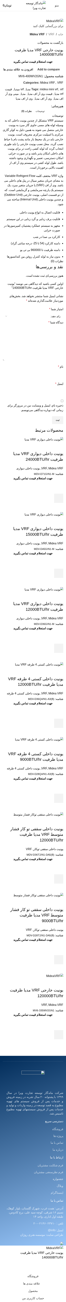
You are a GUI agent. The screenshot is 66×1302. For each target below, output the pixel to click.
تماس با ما (57, 1142)
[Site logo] (33, 5)
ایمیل (59, 383)
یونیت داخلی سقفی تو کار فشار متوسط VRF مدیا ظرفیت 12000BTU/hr (36, 835)
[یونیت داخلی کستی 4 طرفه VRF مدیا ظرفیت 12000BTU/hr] (39, 664)
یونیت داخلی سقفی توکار (48, 849)
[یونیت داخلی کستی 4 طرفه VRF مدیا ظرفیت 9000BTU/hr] (39, 739)
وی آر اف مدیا (43, 98)
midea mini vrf (49, 89)
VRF (51, 34)
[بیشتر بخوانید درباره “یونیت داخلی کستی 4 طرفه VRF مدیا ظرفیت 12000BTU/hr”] (58, 723)
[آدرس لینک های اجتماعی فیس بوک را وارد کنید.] (49, 106)
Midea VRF (37, 34)
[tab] (40, 111)
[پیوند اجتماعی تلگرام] (32, 106)
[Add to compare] (58, 446)
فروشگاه (57, 1129)
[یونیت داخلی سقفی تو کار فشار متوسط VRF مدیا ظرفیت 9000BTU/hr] (38, 895)
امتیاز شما (56, 309)
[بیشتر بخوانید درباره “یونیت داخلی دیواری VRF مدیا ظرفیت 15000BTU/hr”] (58, 573)
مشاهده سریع (58, 507)
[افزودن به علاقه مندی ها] (58, 489)
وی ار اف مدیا (24, 98)
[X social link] (45, 106)
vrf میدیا (19, 89)
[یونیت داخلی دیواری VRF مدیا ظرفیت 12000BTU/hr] (44, 589)
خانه (60, 34)
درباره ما (58, 1149)
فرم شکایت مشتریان (50, 1165)
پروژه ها (58, 1135)
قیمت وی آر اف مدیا (40, 93)
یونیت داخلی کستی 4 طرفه (23, 693)
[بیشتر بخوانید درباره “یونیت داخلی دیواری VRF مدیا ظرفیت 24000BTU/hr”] (58, 498)
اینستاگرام (57, 1192)
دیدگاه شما (55, 322)
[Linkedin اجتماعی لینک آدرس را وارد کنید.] (36, 106)
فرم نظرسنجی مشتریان (48, 1172)
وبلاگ (60, 1185)
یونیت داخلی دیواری (28, 468)
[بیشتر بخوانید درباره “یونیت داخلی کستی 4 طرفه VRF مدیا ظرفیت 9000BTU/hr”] (58, 798)
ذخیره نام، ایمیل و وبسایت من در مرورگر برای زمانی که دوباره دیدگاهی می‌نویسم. (35, 408)
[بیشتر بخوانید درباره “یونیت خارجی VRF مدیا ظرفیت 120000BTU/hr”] (58, 1034)
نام (60, 366)
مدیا (23, 93)
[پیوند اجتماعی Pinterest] (40, 106)
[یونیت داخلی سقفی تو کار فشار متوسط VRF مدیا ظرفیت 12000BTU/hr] (38, 814)
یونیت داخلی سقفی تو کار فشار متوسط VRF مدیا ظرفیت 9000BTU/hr (36, 915)
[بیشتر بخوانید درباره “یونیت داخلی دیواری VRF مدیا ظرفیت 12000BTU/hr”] (58, 648)
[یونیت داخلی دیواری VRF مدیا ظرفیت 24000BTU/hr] (44, 439)
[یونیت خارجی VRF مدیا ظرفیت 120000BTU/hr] (54, 975)
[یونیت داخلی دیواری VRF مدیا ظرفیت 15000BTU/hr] (44, 514)
